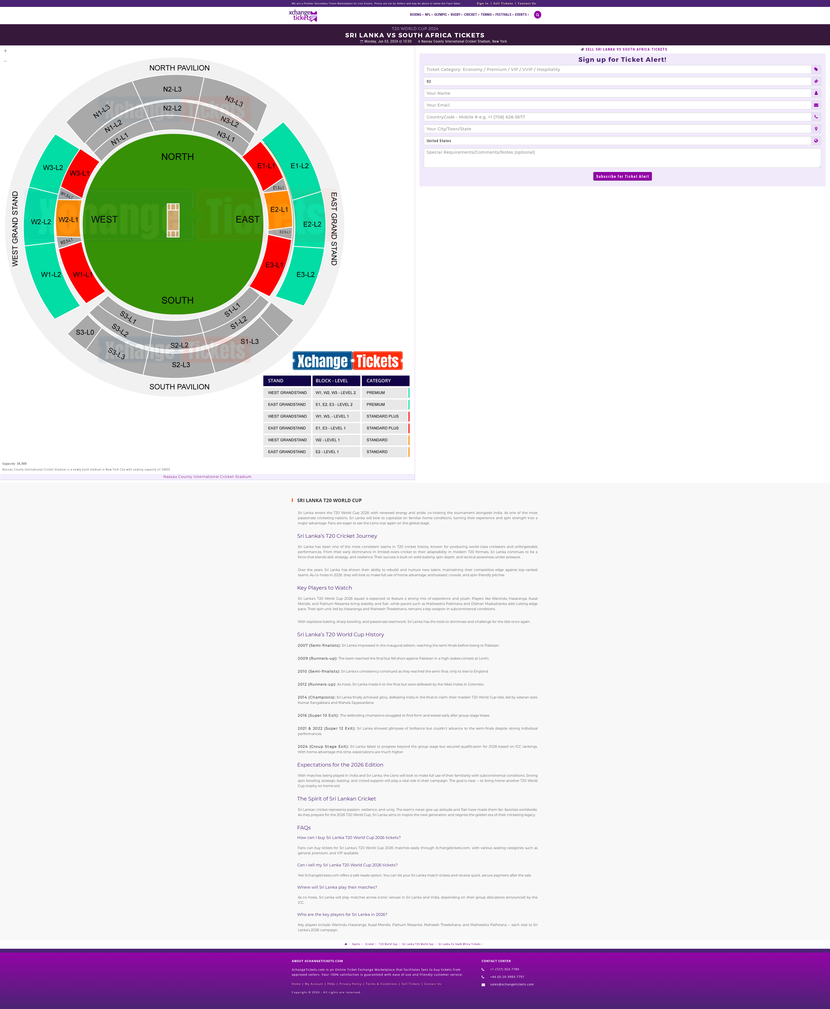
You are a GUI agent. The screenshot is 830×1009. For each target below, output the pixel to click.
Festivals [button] (503, 15)
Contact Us (527, 3)
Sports (356, 944)
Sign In (483, 3)
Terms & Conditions (381, 984)
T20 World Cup (388, 944)
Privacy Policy (351, 984)
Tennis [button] (486, 15)
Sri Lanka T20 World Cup (417, 944)
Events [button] (521, 15)
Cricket (369, 944)
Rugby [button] (456, 15)
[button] (5, 51)
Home (296, 984)
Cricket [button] (471, 15)
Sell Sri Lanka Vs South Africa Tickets (626, 49)
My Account (314, 984)
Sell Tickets (503, 3)
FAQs (331, 984)
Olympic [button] (441, 15)
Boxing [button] (416, 15)
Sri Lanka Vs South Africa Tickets (459, 944)
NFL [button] (428, 15)
